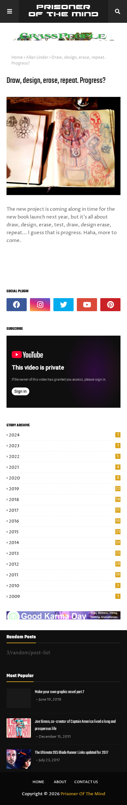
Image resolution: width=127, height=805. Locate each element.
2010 (64, 586)
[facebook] (17, 304)
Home (17, 57)
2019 (64, 489)
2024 (64, 435)
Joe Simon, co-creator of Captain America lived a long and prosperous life (75, 725)
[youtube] (87, 304)
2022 (64, 457)
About (60, 782)
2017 (64, 510)
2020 (64, 478)
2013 (64, 553)
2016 (64, 521)
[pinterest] (110, 304)
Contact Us (86, 782)
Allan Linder (37, 57)
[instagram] (40, 304)
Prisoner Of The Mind (83, 794)
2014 (64, 543)
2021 (64, 467)
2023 (64, 446)
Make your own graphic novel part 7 (59, 692)
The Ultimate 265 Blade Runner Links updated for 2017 (71, 752)
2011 (64, 575)
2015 (64, 532)
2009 (64, 597)
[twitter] (63, 304)
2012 (64, 564)
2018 (64, 500)
